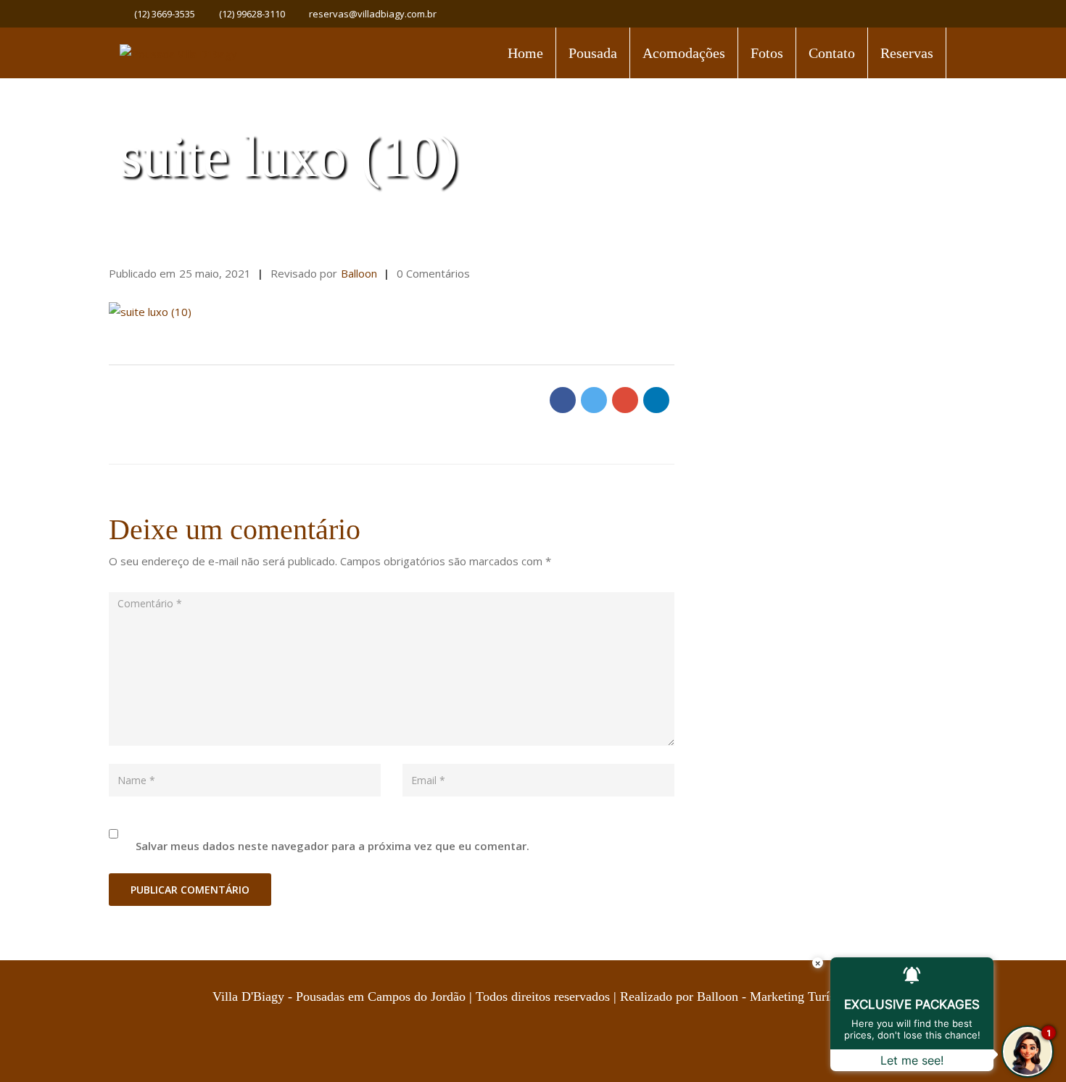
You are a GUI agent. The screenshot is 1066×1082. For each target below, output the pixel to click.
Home (525, 53)
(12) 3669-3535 (164, 13)
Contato (832, 53)
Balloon (359, 273)
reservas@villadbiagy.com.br (373, 13)
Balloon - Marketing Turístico (775, 996)
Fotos (767, 53)
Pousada (593, 53)
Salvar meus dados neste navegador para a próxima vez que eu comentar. (332, 845)
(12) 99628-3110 (252, 13)
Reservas (906, 53)
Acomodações (684, 53)
